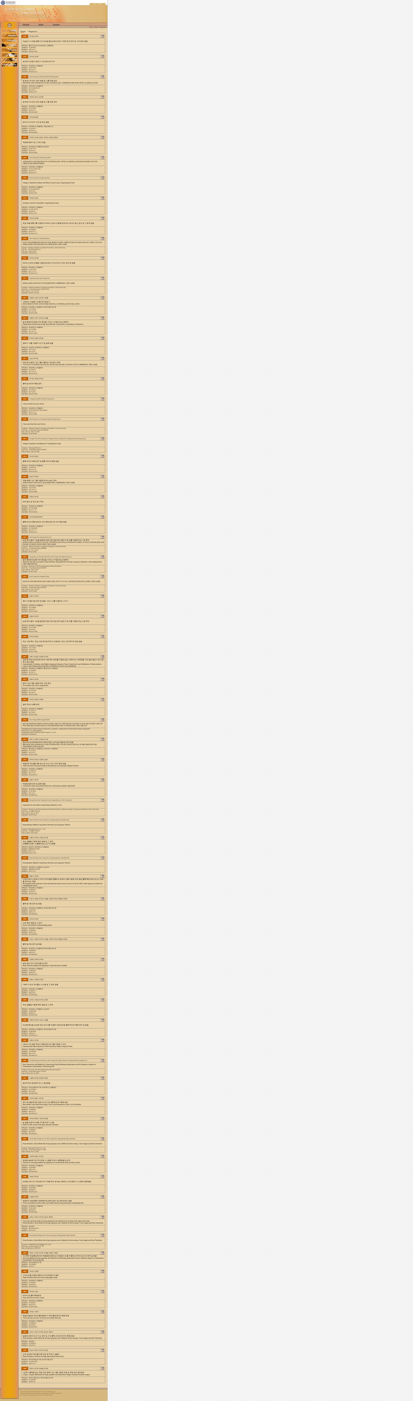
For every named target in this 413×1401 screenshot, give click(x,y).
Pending (40, 24)
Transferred (55, 24)
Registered (26, 24)
